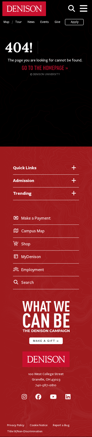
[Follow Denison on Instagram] (24, 397)
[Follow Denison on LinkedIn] (68, 397)
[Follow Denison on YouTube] (53, 397)
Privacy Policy (15, 425)
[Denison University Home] (46, 366)
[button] (71, 8)
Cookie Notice (38, 425)
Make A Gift (46, 340)
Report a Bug (61, 425)
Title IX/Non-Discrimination (24, 431)
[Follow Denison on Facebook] (38, 397)
